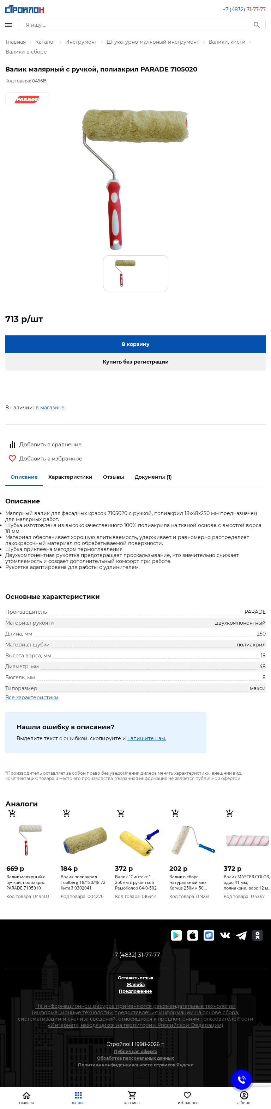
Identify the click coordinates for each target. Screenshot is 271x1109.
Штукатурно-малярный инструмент (153, 42)
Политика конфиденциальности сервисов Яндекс (135, 1064)
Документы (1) (153, 477)
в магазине (50, 407)
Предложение (135, 991)
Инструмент (81, 42)
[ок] (257, 935)
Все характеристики (32, 697)
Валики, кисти (227, 42)
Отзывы (113, 477)
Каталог (45, 42)
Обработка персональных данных (135, 1058)
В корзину (136, 344)
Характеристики (70, 477)
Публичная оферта (135, 1051)
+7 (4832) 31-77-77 (136, 955)
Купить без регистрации (136, 362)
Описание (24, 477)
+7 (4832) (244, 9)
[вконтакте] (225, 935)
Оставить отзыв (135, 977)
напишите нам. (146, 738)
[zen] (241, 935)
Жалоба (136, 984)
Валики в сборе (26, 52)
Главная (16, 42)
